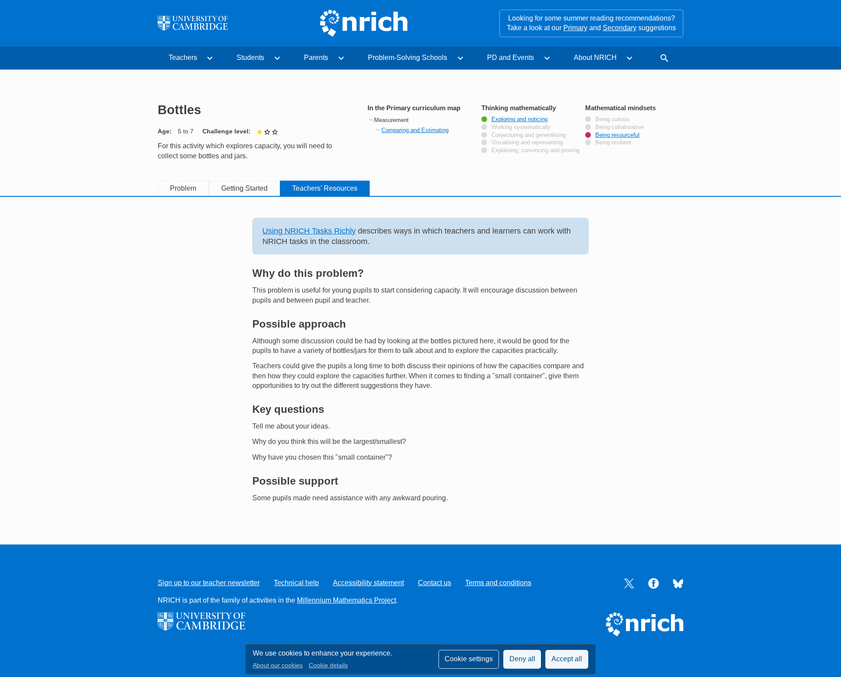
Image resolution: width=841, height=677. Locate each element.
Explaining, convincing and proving (535, 150)
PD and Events (510, 57)
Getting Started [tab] (244, 188)
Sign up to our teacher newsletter (209, 582)
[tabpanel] (420, 360)
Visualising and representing (527, 143)
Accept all (566, 659)
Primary (575, 27)
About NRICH (595, 57)
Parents (316, 57)
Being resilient (613, 143)
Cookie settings (469, 659)
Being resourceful (617, 135)
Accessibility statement (368, 582)
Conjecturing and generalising (528, 135)
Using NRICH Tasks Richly (309, 231)
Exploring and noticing (519, 119)
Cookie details (328, 665)
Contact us (434, 582)
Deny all (522, 659)
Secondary (619, 27)
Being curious (612, 119)
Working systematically (521, 127)
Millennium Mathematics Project (346, 600)
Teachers (183, 57)
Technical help (296, 582)
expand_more (210, 58)
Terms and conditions (498, 582)
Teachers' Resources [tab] (324, 188)
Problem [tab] (183, 188)
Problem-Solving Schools (407, 57)
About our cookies (278, 665)
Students (250, 57)
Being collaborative (619, 127)
